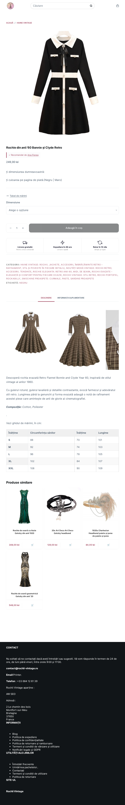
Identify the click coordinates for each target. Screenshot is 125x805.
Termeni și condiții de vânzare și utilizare (36, 746)
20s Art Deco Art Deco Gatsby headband (62, 531)
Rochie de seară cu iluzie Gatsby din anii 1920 (24, 531)
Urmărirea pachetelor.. (25, 767)
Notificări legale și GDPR (26, 749)
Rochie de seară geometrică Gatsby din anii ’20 (24, 595)
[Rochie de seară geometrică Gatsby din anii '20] (24, 569)
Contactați (18, 770)
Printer (17, 674)
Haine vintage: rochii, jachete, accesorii (47, 264)
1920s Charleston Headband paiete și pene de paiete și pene (100, 533)
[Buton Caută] (91, 6)
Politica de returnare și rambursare (32, 743)
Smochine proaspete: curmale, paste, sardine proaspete (58, 278)
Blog (15, 733)
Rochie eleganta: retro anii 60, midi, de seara (61, 271)
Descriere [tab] (46, 298)
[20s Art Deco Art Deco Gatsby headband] (62, 506)
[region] (62, 450)
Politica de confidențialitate (28, 740)
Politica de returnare (24, 776)
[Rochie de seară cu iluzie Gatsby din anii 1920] (24, 506)
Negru (23, 282)
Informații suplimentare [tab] (70, 298)
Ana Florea (33, 155)
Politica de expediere (24, 737)
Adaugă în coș (74, 227)
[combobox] (60, 5)
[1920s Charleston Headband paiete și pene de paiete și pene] (100, 506)
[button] (16, 196)
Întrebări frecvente (23, 764)
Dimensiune (13, 202)
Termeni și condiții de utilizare (29, 773)
